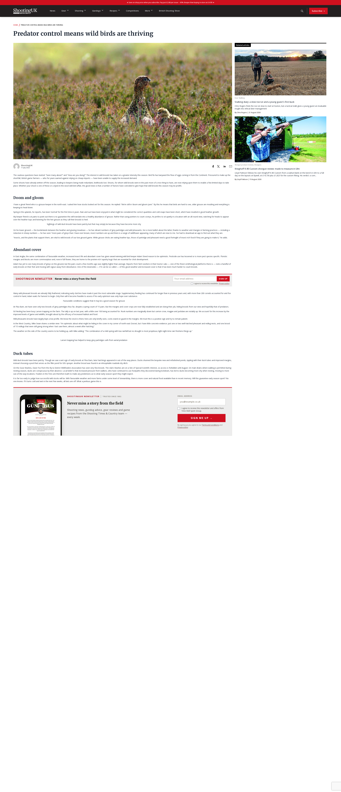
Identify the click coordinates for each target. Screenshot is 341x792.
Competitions (132, 10)
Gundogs (96, 10)
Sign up (223, 278)
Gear (63, 10)
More (147, 10)
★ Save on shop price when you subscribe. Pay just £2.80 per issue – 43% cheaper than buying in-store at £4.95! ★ (170, 2)
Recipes (113, 10)
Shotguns (257, 165)
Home (15, 25)
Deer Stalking (240, 98)
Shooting (79, 10)
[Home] (25, 11)
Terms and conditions (210, 425)
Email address (185, 396)
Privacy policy (224, 283)
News (52, 10)
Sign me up (201, 418)
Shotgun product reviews (244, 165)
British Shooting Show (169, 10)
